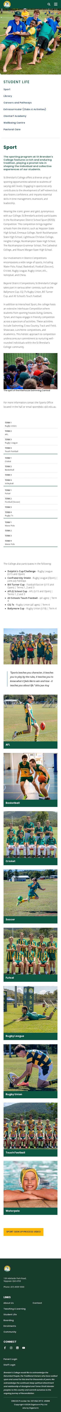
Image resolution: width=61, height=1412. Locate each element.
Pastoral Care (12, 129)
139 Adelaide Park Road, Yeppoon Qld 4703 (15, 1279)
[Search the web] (49, 4)
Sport (7, 89)
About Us (9, 1303)
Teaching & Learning (15, 1309)
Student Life (17, 82)
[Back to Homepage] (8, 4)
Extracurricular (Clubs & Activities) (25, 109)
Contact (37, 1303)
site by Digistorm (30, 1408)
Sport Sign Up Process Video (23, 1232)
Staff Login (9, 1365)
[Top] (14, 1269)
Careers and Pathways (18, 103)
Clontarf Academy (15, 116)
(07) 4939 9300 (17, 1286)
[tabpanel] (30, 41)
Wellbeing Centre (14, 123)
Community (10, 1332)
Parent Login (10, 1359)
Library (8, 96)
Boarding (9, 1320)
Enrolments (10, 1326)
